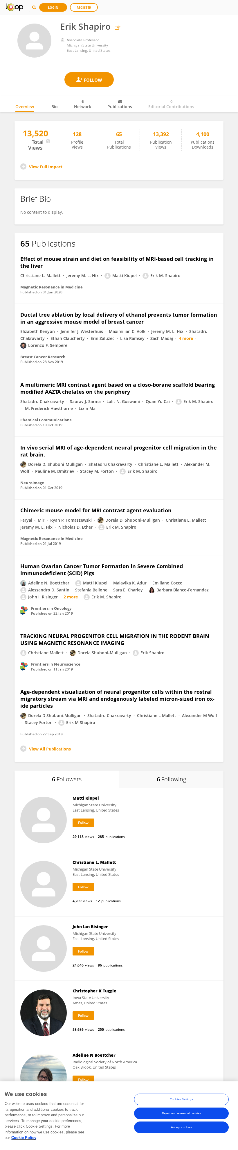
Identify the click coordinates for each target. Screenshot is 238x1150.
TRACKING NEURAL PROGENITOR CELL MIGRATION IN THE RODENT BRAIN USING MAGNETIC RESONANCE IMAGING (114, 639)
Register (84, 7)
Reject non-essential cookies (181, 1113)
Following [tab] (171, 779)
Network (82, 104)
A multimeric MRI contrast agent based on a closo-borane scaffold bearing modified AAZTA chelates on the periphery (117, 388)
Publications (119, 104)
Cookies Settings (181, 1099)
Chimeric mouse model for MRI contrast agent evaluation (96, 510)
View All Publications (50, 749)
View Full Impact (45, 167)
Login (53, 7)
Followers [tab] (67, 779)
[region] (119, 1115)
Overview (24, 106)
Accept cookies (181, 1127)
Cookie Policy (23, 1137)
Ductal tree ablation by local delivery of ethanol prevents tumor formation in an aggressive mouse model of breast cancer (118, 318)
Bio (54, 106)
